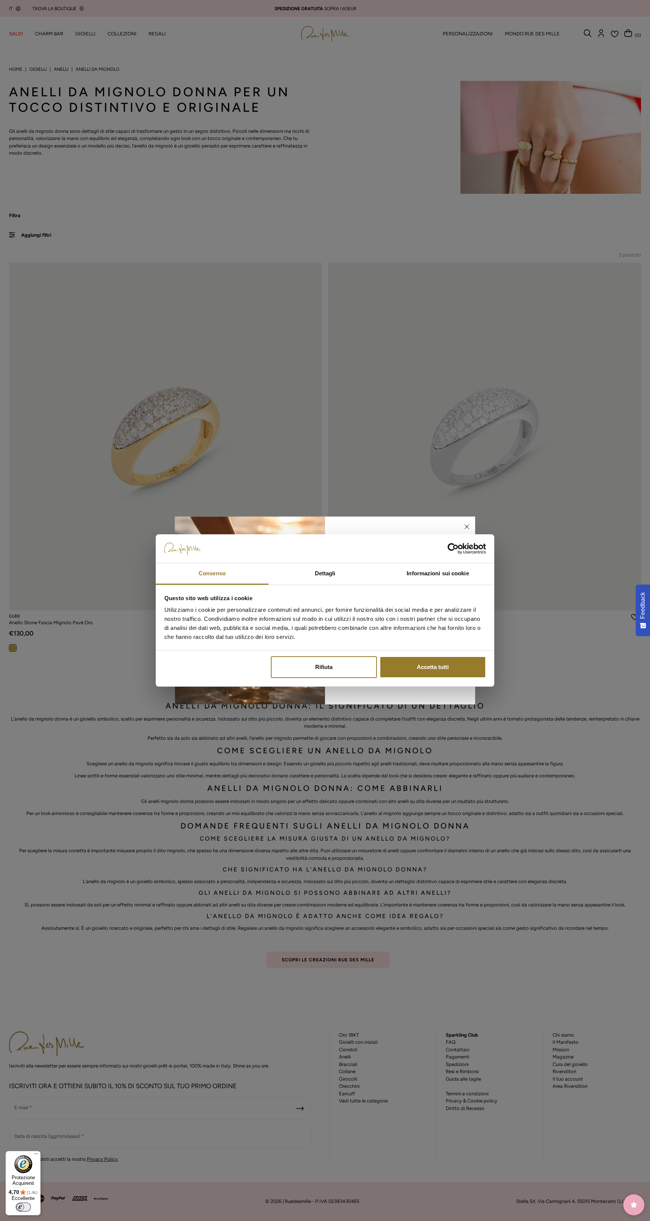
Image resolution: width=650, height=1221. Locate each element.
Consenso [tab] (212, 573)
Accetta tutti (433, 667)
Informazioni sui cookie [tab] (438, 573)
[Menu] (36, 1155)
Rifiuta (324, 667)
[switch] (23, 1207)
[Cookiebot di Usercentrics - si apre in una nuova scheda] (453, 548)
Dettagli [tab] (325, 573)
